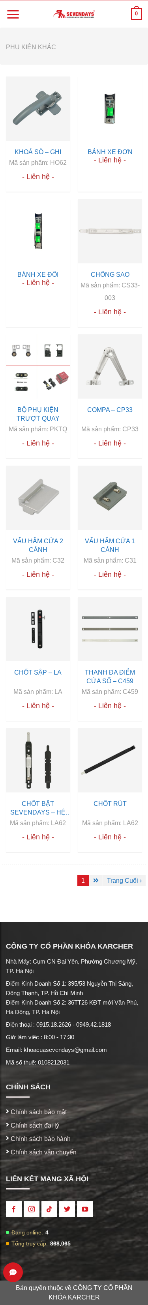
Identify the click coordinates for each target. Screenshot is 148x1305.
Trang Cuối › (124, 880)
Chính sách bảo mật (38, 1112)
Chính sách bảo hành (40, 1138)
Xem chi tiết (37, 109)
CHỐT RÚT (110, 803)
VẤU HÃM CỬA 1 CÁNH (110, 545)
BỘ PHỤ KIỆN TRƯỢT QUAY (38, 414)
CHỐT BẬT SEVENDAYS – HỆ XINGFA (38, 808)
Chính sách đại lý (34, 1125)
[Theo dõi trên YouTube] (85, 1209)
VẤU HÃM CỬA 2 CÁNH (38, 545)
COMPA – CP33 (110, 409)
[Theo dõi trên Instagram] (31, 1209)
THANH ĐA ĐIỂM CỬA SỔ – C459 (110, 676)
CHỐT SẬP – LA (38, 672)
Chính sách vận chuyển (43, 1152)
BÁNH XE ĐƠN (110, 152)
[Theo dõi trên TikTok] (49, 1209)
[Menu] (13, 14)
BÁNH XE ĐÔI (37, 274)
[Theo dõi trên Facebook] (14, 1209)
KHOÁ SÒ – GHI (38, 152)
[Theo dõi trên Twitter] (67, 1209)
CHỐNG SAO (110, 274)
